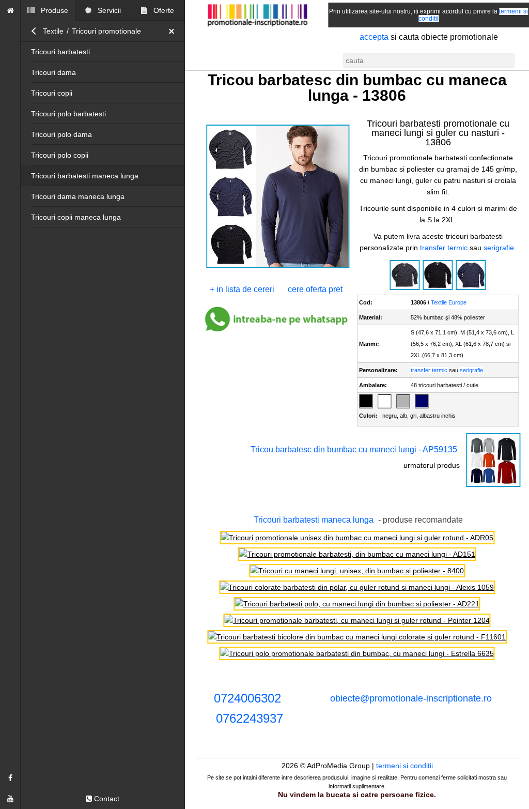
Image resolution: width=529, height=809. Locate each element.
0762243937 (249, 718)
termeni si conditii (404, 765)
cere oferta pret (315, 289)
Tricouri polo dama (61, 134)
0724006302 (247, 698)
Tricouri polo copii (59, 155)
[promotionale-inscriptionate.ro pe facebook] (10, 778)
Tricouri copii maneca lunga (76, 217)
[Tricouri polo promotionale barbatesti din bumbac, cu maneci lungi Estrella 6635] (357, 653)
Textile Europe (448, 302)
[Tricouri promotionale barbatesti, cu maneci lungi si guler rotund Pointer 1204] (357, 620)
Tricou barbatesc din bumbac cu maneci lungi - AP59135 (354, 449)
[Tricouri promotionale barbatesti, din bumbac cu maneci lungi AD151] (357, 554)
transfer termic (444, 247)
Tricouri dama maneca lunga (78, 196)
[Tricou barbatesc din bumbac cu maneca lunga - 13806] (278, 267)
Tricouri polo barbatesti (68, 114)
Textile (53, 31)
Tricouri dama (53, 72)
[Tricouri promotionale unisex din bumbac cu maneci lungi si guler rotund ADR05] (357, 537)
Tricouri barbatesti (60, 52)
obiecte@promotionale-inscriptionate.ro (411, 698)
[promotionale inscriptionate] (10, 10)
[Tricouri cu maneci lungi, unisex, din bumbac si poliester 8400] (356, 571)
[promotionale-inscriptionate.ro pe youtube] (10, 798)
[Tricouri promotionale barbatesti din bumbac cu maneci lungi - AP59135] (493, 486)
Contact (105, 799)
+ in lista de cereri (242, 289)
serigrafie (499, 247)
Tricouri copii (51, 93)
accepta (374, 37)
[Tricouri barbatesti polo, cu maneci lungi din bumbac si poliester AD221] (357, 604)
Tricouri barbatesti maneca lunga (84, 176)
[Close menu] (174, 31)
